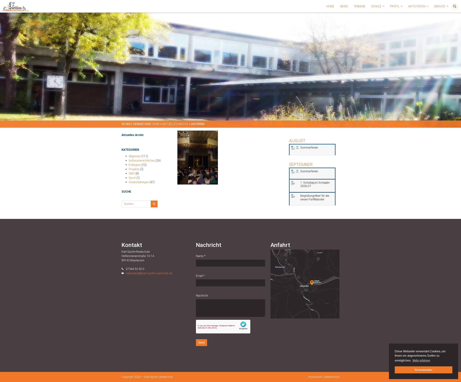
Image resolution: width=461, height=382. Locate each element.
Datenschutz (331, 377)
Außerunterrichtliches (142, 160)
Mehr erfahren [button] (421, 360)
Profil (395, 6)
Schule (376, 6)
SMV (132, 173)
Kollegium (135, 165)
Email (200, 276)
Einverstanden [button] (423, 369)
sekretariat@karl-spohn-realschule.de (149, 273)
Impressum (315, 377)
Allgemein (135, 156)
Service (440, 6)
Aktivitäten (417, 6)
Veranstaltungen (139, 182)
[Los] (154, 204)
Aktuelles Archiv (175, 124)
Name (200, 256)
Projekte (134, 169)
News (344, 6)
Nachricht (202, 295)
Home (330, 6)
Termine (360, 6)
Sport (132, 177)
